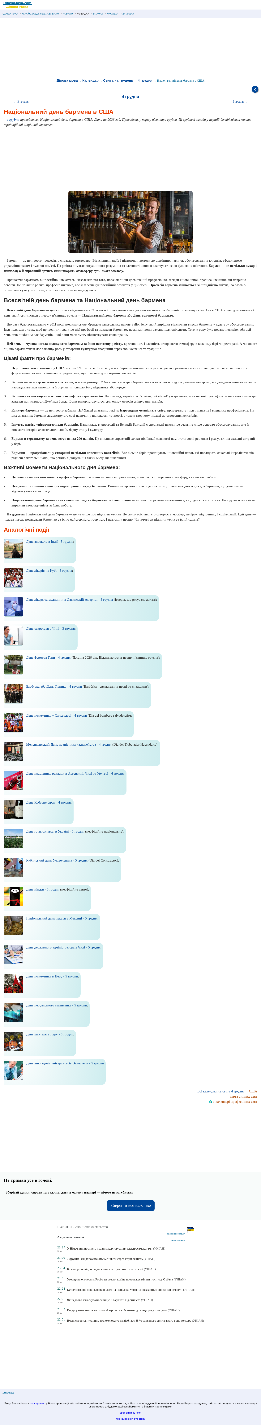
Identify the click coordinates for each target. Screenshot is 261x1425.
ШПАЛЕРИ (128, 13)
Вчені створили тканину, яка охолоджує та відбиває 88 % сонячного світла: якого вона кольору (129, 1320)
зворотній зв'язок (130, 1412)
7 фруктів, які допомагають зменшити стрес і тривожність (105, 1258)
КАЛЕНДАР (83, 13)
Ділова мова (67, 80)
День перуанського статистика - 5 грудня (56, 1005)
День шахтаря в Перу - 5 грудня (49, 1034)
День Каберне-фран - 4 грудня (48, 802)
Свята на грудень (118, 80)
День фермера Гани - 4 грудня (48, 657)
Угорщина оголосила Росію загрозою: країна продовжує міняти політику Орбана (120, 1279)
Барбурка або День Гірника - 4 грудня (54, 686)
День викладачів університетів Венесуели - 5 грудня (65, 1063)
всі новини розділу (176, 1233)
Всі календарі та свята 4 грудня (220, 1091)
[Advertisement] (114, 48)
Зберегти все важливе (130, 1205)
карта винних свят (243, 1096)
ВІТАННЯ (98, 13)
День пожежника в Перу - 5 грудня (52, 976)
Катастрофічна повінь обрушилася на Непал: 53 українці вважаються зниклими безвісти (124, 1289)
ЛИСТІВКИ (112, 13)
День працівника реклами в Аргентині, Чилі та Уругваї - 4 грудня (75, 773)
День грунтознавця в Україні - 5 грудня (55, 831)
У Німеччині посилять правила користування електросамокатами (109, 1248)
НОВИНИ (67, 13)
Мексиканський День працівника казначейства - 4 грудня (68, 744)
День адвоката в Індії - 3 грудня (49, 541)
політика (8, 1393)
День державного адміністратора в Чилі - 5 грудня (63, 947)
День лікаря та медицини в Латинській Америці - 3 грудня (69, 599)
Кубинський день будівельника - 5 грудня (57, 860)
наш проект (37, 1403)
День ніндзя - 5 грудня (42, 889)
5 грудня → (240, 101)
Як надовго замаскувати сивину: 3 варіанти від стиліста (103, 1300)
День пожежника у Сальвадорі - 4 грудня (56, 715)
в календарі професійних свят (234, 1102)
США (253, 1091)
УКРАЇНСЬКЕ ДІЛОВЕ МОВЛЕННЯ (40, 13)
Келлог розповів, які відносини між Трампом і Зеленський (105, 1269)
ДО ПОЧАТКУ (10, 13)
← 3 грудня (21, 101)
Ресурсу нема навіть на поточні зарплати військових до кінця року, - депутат (117, 1310)
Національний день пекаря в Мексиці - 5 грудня (61, 918)
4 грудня (145, 80)
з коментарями (178, 1240)
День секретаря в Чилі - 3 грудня (50, 628)
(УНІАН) (159, 1248)
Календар (90, 80)
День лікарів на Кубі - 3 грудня (49, 570)
